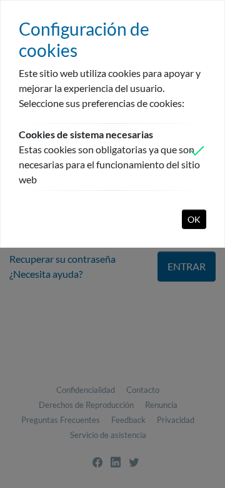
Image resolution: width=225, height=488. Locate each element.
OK (194, 219)
